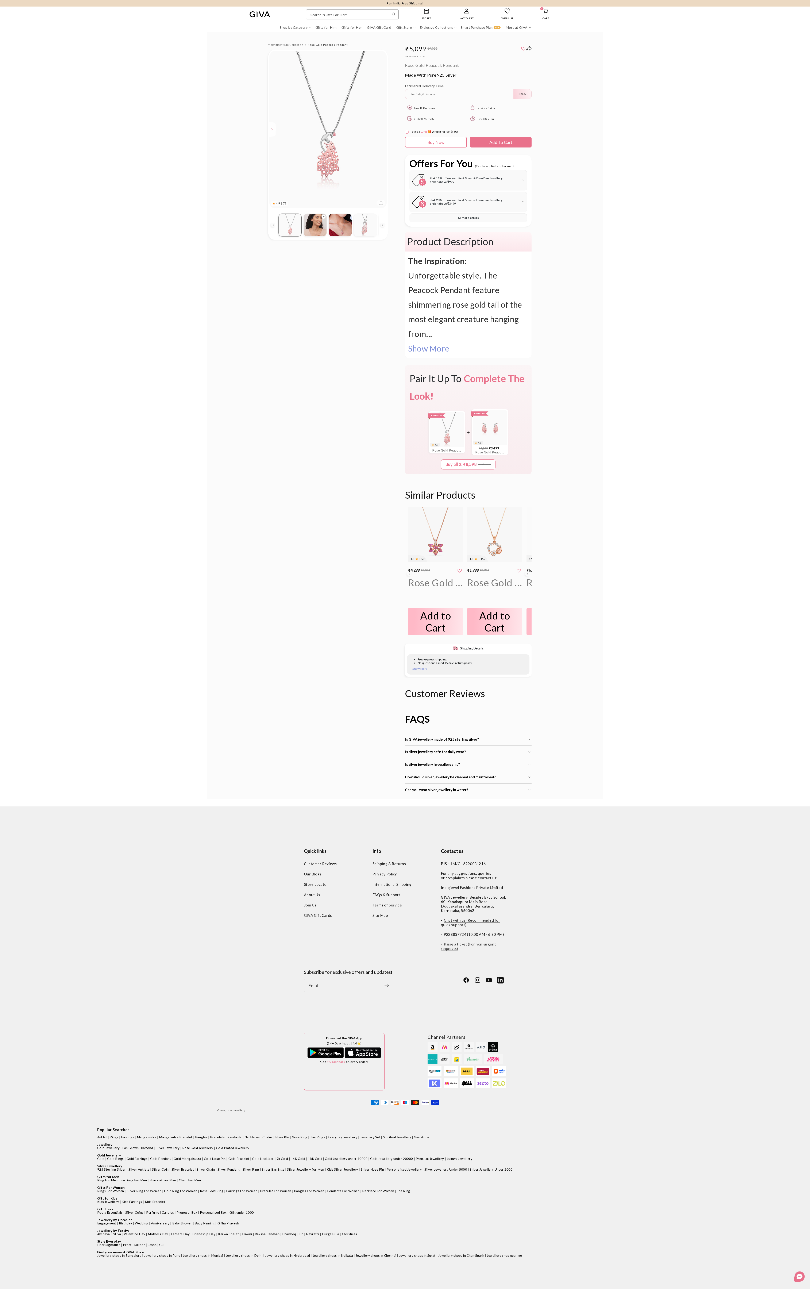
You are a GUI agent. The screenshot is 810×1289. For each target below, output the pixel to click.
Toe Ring (403, 1191)
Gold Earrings (137, 1159)
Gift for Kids (107, 1198)
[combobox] (352, 14)
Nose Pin (282, 1137)
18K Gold (315, 1159)
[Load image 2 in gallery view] (340, 225)
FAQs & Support (386, 895)
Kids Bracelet (155, 1202)
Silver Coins (134, 1212)
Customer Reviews (320, 864)
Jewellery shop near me (504, 1255)
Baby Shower (182, 1223)
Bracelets (217, 1137)
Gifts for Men (108, 1177)
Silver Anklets (138, 1169)
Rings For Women (110, 1191)
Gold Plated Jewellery (232, 1148)
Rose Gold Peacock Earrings (490, 452)
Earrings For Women (241, 1191)
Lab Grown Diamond (137, 1148)
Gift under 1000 (242, 1212)
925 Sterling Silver (111, 1169)
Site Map (380, 915)
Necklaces (252, 1137)
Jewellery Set (370, 1137)
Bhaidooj (289, 1234)
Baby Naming (205, 1223)
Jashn (152, 1245)
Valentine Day (134, 1234)
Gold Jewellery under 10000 (346, 1159)
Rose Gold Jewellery (197, 1148)
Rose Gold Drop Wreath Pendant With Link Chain (494, 582)
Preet (127, 1245)
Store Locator (316, 884)
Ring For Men (107, 1180)
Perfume (152, 1212)
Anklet (102, 1137)
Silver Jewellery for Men (305, 1169)
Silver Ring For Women (144, 1191)
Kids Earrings (132, 1202)
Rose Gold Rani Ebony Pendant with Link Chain (435, 582)
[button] (295, 27)
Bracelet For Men (163, 1180)
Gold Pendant (160, 1159)
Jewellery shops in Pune (162, 1255)
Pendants (234, 1137)
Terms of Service (387, 905)
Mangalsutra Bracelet (175, 1137)
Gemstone (421, 1137)
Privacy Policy (385, 874)
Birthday (125, 1223)
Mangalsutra (147, 1137)
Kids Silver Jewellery (342, 1169)
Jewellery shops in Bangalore (119, 1255)
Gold (100, 1159)
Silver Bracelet (182, 1169)
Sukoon (140, 1245)
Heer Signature (108, 1245)
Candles (168, 1212)
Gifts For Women (111, 1187)
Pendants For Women (343, 1191)
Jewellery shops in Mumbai (203, 1255)
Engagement (106, 1223)
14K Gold (298, 1159)
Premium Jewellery (430, 1159)
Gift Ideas (105, 1209)
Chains (267, 1137)
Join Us (310, 905)
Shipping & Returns (389, 864)
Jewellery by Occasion (115, 1220)
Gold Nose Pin (215, 1159)
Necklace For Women (378, 1191)
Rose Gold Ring (211, 1191)
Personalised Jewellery (404, 1169)
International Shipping (392, 884)
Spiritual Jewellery (397, 1137)
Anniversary (160, 1223)
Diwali (247, 1234)
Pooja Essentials (110, 1212)
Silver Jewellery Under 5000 (445, 1169)
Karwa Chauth (228, 1234)
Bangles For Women (309, 1191)
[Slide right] (383, 225)
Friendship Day (203, 1234)
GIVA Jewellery (236, 1110)
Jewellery (104, 1144)
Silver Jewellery (168, 1148)
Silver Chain (206, 1169)
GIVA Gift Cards (318, 915)
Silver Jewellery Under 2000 (491, 1169)
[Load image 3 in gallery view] (365, 225)
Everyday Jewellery (342, 1137)
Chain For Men (190, 1180)
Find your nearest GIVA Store (120, 1252)
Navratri (312, 1234)
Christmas (349, 1234)
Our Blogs (312, 874)
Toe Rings (317, 1137)
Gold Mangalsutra (187, 1159)
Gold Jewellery (108, 1148)
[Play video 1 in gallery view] (315, 225)
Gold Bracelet (239, 1159)
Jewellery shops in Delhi (244, 1255)
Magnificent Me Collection (285, 44)
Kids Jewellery (108, 1202)
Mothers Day (158, 1234)
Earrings (127, 1137)
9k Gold (282, 1159)
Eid (301, 1234)
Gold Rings (115, 1159)
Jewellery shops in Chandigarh (461, 1255)
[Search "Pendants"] (393, 14)
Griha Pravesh (228, 1223)
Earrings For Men (133, 1180)
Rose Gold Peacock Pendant (447, 450)
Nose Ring (299, 1137)
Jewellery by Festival (114, 1230)
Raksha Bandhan (267, 1234)
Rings (114, 1137)
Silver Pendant (228, 1169)
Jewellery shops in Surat (417, 1255)
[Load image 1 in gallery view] (290, 225)
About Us (312, 895)
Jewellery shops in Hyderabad (287, 1255)
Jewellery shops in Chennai (376, 1255)
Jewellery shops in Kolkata (333, 1255)
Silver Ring (251, 1169)
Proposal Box (187, 1212)
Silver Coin (160, 1169)
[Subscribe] (387, 985)
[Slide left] (273, 225)
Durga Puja (330, 1234)
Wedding (141, 1223)
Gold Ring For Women (180, 1191)
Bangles (201, 1137)
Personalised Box (213, 1212)
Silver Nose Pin (372, 1169)
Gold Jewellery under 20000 (391, 1159)
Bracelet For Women (275, 1191)
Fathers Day (180, 1234)
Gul (162, 1245)
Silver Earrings (273, 1169)
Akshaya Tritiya (109, 1234)
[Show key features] (272, 129)
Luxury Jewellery (459, 1159)
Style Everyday (109, 1241)
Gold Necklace (263, 1159)
